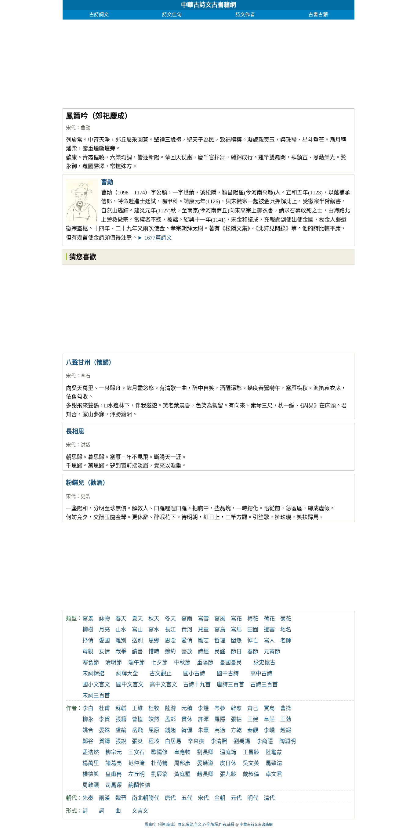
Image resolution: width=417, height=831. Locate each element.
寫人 (269, 641)
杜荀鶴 (159, 763)
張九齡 (228, 774)
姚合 (87, 730)
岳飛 (137, 730)
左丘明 (136, 774)
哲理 (219, 641)
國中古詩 (228, 673)
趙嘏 (285, 730)
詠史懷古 (264, 662)
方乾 (236, 730)
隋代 (153, 798)
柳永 (87, 719)
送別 (137, 641)
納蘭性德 (139, 785)
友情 (104, 652)
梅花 (252, 619)
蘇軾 (120, 708)
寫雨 (186, 619)
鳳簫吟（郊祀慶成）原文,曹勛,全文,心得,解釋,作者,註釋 (189, 824)
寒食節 (90, 662)
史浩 (85, 496)
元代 (236, 798)
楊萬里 (90, 763)
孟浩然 (90, 752)
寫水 (153, 630)
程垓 (153, 741)
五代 (186, 798)
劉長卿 (205, 752)
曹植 (137, 719)
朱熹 (203, 730)
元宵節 (272, 652)
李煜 (203, 708)
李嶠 (269, 730)
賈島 (269, 708)
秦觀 (252, 730)
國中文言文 (129, 684)
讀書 (137, 652)
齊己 (252, 708)
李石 (85, 375)
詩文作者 (245, 14)
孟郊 (170, 719)
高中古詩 (261, 673)
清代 (269, 798)
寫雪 (203, 619)
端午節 (136, 662)
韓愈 (236, 708)
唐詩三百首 (230, 684)
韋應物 (182, 752)
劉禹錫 (242, 741)
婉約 (170, 652)
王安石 (136, 752)
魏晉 (120, 798)
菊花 (285, 619)
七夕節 (159, 662)
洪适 (85, 444)
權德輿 (90, 774)
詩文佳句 (172, 14)
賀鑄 (104, 741)
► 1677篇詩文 (154, 238)
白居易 (173, 741)
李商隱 (264, 741)
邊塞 (269, 630)
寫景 (87, 619)
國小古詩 (194, 673)
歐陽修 (159, 752)
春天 (120, 619)
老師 (285, 641)
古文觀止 (161, 673)
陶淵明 (287, 741)
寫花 (236, 619)
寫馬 (236, 630)
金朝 (219, 798)
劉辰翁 (159, 774)
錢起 (170, 730)
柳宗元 (113, 752)
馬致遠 (274, 763)
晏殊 (104, 730)
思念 (170, 641)
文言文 (140, 811)
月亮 (104, 630)
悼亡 (252, 641)
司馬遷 (113, 785)
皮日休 (228, 763)
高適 (219, 730)
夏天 (137, 619)
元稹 (186, 708)
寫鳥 (219, 630)
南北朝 (140, 798)
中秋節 (182, 662)
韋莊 (269, 719)
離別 (120, 641)
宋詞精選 (93, 673)
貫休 (186, 719)
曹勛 (85, 127)
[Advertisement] (208, 62)
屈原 (153, 730)
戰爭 (120, 652)
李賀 (104, 719)
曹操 (285, 708)
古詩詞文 (99, 14)
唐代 (170, 798)
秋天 (153, 619)
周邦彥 (182, 763)
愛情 (186, 641)
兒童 (203, 630)
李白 (87, 708)
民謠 (219, 652)
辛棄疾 (196, 741)
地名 (285, 630)
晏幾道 (205, 763)
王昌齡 (251, 752)
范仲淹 (136, 763)
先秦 (87, 798)
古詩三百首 (264, 684)
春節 (252, 652)
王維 (137, 708)
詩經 (203, 652)
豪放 (186, 652)
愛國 (104, 641)
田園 (252, 630)
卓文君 (274, 774)
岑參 (219, 708)
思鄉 (153, 641)
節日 (236, 652)
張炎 (137, 741)
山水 (120, 630)
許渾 (203, 719)
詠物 (104, 619)
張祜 (236, 719)
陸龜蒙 (274, 752)
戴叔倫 (251, 774)
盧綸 (120, 730)
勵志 (203, 641)
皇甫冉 (113, 774)
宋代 (71, 127)
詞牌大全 (127, 673)
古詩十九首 (197, 684)
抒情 (87, 641)
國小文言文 (96, 684)
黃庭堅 (182, 774)
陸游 (170, 708)
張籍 (120, 719)
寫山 (137, 630)
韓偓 (186, 730)
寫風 (219, 619)
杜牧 (153, 708)
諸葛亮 (113, 763)
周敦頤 (90, 785)
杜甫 (104, 708)
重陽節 (205, 662)
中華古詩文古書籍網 (208, 5)
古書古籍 (318, 14)
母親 (87, 652)
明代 (252, 798)
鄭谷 (87, 741)
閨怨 (236, 641)
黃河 (186, 630)
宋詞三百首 (96, 695)
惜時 (153, 652)
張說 (120, 741)
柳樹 (87, 630)
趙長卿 (205, 774)
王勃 (285, 719)
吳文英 (251, 763)
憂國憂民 (231, 662)
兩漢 (104, 798)
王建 (252, 719)
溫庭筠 (228, 752)
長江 (170, 630)
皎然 (153, 719)
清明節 (113, 662)
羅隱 (219, 719)
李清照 (219, 741)
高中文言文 (163, 684)
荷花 (269, 619)
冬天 (170, 619)
